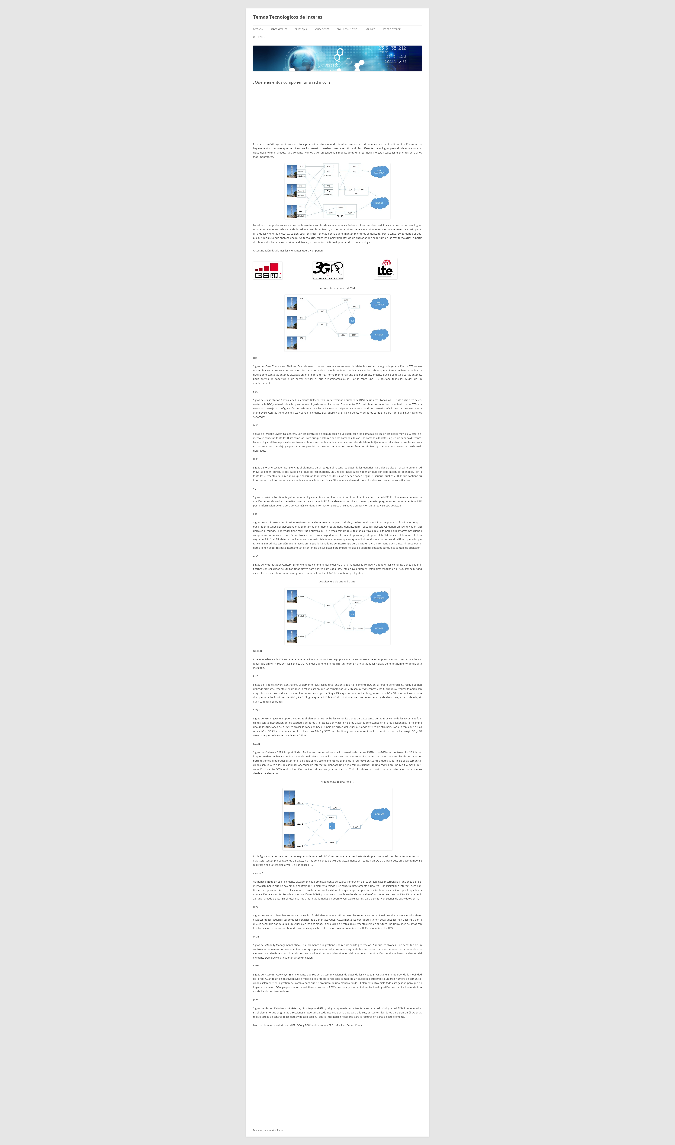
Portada (258, 29)
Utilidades (259, 37)
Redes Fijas (301, 29)
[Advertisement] (337, 113)
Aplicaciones (321, 29)
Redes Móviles (279, 29)
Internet (370, 29)
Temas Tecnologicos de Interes (287, 17)
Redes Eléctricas (391, 29)
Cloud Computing (347, 29)
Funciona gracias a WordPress (268, 1130)
